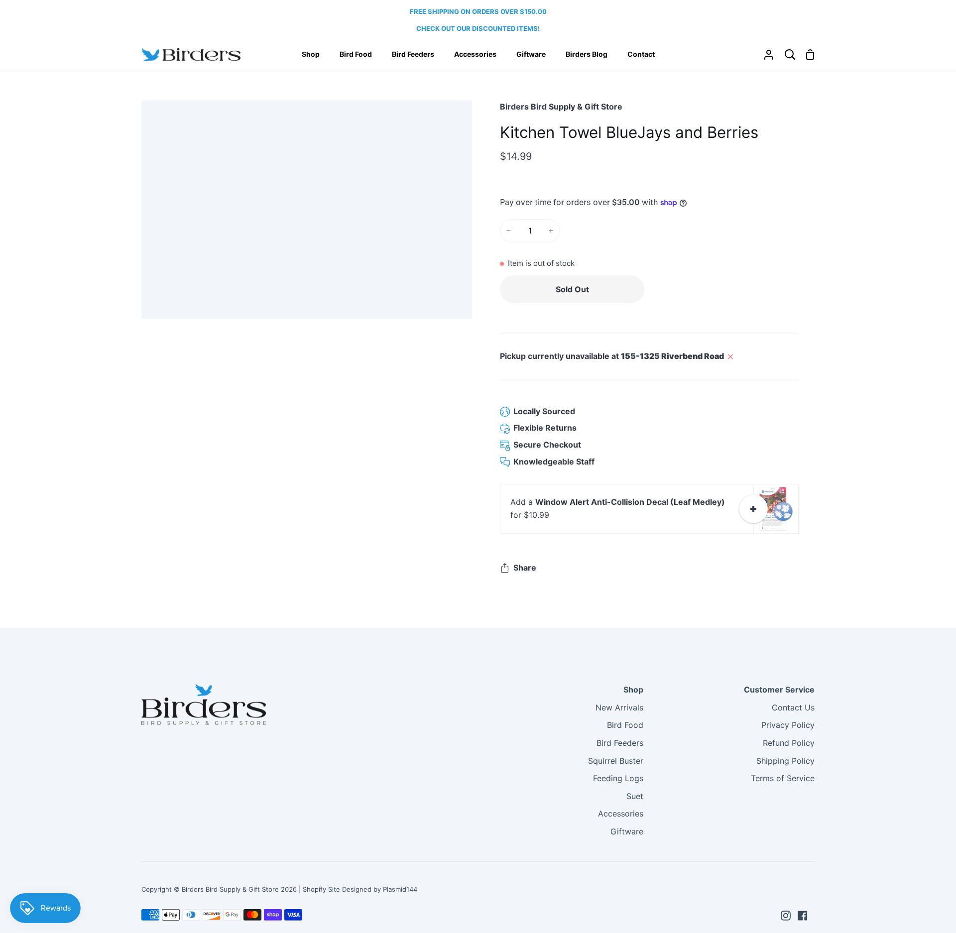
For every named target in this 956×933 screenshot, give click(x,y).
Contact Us (793, 707)
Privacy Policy (788, 725)
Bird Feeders (620, 743)
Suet (634, 796)
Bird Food (625, 725)
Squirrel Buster (615, 761)
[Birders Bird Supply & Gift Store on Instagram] (786, 916)
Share (524, 568)
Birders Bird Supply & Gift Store (561, 107)
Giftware (626, 831)
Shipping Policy (785, 761)
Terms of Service (783, 778)
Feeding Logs (618, 778)
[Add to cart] (753, 508)
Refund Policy (789, 743)
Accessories (620, 813)
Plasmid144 (400, 889)
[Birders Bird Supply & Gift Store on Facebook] (803, 916)
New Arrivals (619, 707)
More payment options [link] (724, 315)
